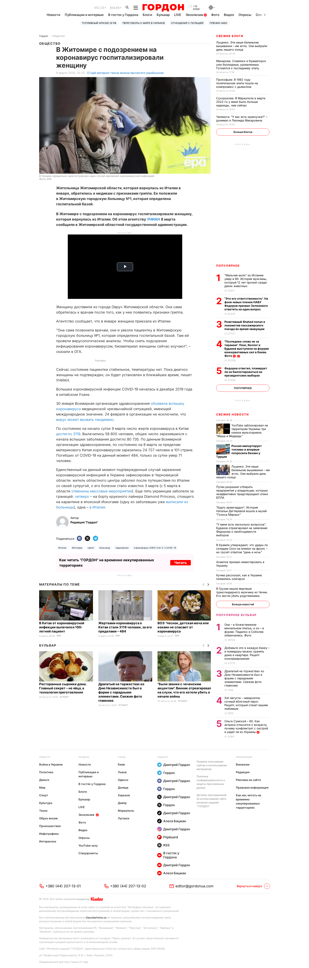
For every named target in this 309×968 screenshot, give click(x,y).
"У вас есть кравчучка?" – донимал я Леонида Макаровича (241, 118)
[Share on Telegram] (95, 539)
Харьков (124, 795)
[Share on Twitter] (87, 539)
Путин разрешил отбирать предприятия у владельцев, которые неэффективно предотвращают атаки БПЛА (242, 492)
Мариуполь (126, 810)
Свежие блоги (229, 36)
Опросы (245, 15)
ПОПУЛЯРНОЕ (228, 265)
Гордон (43, 35)
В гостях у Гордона (123, 15)
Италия (62, 547)
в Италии (97, 507)
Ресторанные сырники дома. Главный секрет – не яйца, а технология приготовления (62, 688)
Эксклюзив (195, 15)
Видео (229, 15)
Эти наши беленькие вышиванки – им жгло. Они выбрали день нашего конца (241, 46)
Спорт (43, 795)
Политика (46, 772)
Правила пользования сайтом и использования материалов (212, 765)
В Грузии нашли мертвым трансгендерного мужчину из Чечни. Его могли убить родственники (242, 592)
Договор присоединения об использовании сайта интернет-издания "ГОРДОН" (212, 800)
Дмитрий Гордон (176, 765)
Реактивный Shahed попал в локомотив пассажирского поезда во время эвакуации (244, 325)
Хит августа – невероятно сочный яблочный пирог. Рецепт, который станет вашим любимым (246, 703)
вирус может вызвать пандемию (84, 419)
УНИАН (153, 219)
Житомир (77, 547)
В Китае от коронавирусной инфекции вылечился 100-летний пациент (61, 627)
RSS (166, 845)
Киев (121, 764)
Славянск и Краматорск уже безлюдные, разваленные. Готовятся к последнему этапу (241, 64)
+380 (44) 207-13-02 (128, 886)
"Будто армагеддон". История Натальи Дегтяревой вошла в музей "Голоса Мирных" (241, 511)
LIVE (177, 15)
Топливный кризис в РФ (99, 23)
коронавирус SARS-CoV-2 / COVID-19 (155, 547)
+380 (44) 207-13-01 (63, 886)
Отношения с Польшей (187, 23)
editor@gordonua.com (194, 886)
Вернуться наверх (249, 886)
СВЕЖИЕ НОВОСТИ (232, 414)
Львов (122, 772)
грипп (91, 547)
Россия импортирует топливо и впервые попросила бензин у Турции (239, 451)
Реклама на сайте (248, 780)
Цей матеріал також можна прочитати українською (127, 72)
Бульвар (163, 15)
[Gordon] (163, 8)
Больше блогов (243, 131)
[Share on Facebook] (79, 539)
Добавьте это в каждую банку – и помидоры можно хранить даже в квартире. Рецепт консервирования (247, 653)
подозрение (122, 547)
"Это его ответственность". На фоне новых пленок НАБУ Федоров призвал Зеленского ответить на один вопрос (246, 304)
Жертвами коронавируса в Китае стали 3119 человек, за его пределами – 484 (125, 627)
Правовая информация (252, 787)
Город (121, 757)
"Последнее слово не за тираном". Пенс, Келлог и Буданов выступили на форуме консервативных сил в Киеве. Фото (246, 349)
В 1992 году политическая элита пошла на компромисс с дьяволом (237, 83)
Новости (53, 15)
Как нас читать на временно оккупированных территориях (248, 801)
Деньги (44, 780)
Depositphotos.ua (96, 917)
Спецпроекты (88, 853)
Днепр (122, 803)
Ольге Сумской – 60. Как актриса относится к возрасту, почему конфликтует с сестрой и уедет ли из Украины (246, 726)
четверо (82, 496)
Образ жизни (48, 818)
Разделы (84, 757)
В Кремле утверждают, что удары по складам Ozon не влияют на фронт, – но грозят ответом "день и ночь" (242, 548)
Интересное (47, 841)
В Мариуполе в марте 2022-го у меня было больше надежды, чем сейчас (240, 101)
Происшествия (50, 826)
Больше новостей (243, 604)
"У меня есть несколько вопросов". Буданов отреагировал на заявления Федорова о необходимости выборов (241, 530)
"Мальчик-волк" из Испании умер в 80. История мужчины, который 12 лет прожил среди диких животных (245, 280)
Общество (58, 35)
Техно (43, 810)
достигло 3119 (68, 434)
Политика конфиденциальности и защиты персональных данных (211, 782)
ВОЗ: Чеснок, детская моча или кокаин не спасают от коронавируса (183, 627)
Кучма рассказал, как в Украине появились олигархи (239, 577)
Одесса (123, 780)
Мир (59, 636)
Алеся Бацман (174, 821)
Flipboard (170, 837)
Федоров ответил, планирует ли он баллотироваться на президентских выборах (245, 371)
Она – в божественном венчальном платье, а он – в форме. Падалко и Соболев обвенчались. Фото (244, 630)
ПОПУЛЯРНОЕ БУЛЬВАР (236, 615)
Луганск (123, 818)
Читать (180, 563)
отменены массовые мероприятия (101, 491)
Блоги (147, 15)
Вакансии (242, 764)
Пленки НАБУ (218, 23)
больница (104, 547)
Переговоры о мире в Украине (143, 23)
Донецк (123, 787)
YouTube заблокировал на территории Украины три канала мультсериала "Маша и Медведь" (242, 431)
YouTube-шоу (88, 845)
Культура (45, 803)
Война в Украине (51, 764)
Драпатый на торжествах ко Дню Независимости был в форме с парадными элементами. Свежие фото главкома (121, 692)
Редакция (242, 772)
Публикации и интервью (84, 15)
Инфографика (49, 833)
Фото (215, 15)
